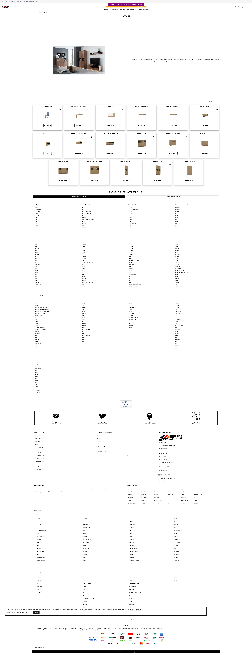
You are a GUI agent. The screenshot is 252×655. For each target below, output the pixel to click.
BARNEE (37, 258)
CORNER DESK (38, 347)
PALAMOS (131, 295)
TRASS (176, 315)
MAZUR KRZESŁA (132, 524)
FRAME (83, 221)
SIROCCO (177, 266)
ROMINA (177, 227)
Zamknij (36, 612)
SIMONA (177, 262)
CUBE (36, 358)
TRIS (176, 317)
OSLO (130, 290)
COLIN (36, 337)
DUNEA (36, 378)
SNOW (176, 276)
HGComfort (85, 566)
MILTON (130, 231)
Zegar (155, 506)
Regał (129, 500)
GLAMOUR (84, 240)
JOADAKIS (84, 276)
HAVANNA (84, 256)
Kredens (170, 492)
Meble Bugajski (132, 542)
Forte (84, 530)
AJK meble (39, 524)
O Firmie (37, 450)
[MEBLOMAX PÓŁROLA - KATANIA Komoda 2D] (204, 142)
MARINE (130, 219)
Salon (49, 492)
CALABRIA (37, 299)
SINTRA (177, 264)
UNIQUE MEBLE (177, 566)
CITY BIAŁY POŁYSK (39, 327)
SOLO (176, 280)
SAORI (176, 244)
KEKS (83, 299)
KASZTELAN (84, 295)
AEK (38, 521)
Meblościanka (131, 497)
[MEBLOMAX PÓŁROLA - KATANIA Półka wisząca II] (141, 115)
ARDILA (36, 229)
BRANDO (37, 282)
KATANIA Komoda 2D (204, 134)
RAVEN (175, 518)
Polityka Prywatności (40, 438)
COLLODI (37, 339)
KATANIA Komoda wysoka (94, 161)
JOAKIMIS (84, 278)
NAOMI (130, 258)
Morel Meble (131, 574)
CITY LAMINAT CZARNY (40, 329)
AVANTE (37, 248)
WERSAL (176, 574)
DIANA (36, 370)
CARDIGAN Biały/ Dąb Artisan (41, 307)
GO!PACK (85, 551)
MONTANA (131, 250)
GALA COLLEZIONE (87, 539)
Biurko (156, 489)
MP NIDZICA (131, 580)
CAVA (36, 319)
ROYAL (176, 231)
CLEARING (37, 333)
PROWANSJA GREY (133, 319)
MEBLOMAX (131, 557)
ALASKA (37, 221)
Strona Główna (32, 1)
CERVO (36, 321)
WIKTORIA (177, 345)
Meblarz (130, 536)
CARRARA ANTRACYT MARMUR (42, 311)
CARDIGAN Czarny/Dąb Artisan (41, 309)
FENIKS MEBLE (86, 524)
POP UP (130, 311)
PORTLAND (131, 313)
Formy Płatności (39, 447)
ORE (129, 288)
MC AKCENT (131, 527)
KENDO (83, 301)
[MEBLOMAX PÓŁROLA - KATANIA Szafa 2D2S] (188, 170)
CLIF (36, 335)
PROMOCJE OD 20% (126, 4)
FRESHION (84, 223)
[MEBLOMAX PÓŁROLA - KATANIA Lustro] (110, 115)
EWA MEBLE (39, 592)
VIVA (176, 341)
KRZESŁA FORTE (85, 307)
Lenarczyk (85, 604)
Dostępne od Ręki (39, 455)
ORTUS (130, 595)
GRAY (83, 248)
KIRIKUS (83, 303)
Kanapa (195, 489)
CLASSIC (37, 331)
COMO (36, 341)
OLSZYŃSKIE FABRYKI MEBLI (135, 592)
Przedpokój (183, 497)
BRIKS (36, 286)
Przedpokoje (38, 492)
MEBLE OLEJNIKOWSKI (134, 551)
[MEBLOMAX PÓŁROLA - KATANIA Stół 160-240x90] (79, 115)
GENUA (83, 231)
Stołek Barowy (184, 500)
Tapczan (143, 503)
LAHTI (83, 311)
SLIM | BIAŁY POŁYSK (180, 270)
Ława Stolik (144, 494)
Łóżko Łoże (170, 494)
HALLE (83, 254)
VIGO (176, 335)
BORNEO (37, 272)
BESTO (36, 266)
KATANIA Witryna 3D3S (157, 161)
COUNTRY (37, 354)
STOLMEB (176, 554)
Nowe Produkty (39, 452)
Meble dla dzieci (78, 489)
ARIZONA (37, 234)
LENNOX (84, 327)
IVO (82, 272)
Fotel (169, 489)
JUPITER (84, 280)
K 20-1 (83, 286)
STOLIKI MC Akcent (179, 286)
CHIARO (37, 325)
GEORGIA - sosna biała (87, 236)
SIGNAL (176, 533)
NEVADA (130, 270)
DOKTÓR (39, 577)
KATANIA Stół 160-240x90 (78, 106)
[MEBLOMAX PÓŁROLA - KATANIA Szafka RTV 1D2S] (110, 142)
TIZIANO (177, 309)
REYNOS (177, 219)
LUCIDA (83, 341)
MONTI (130, 252)
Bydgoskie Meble (41, 557)
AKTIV (36, 217)
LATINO (83, 317)
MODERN (131, 236)
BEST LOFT (39, 545)
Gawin (84, 545)
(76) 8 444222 (164, 448)
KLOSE (84, 586)
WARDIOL (177, 343)
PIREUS (130, 309)
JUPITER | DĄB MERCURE (87, 282)
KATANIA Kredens (63, 161)
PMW (130, 616)
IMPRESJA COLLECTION (87, 262)
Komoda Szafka (132, 492)
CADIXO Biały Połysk (39, 295)
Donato (36, 382)
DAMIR (36, 364)
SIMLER (176, 536)
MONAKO (131, 248)
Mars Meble (131, 518)
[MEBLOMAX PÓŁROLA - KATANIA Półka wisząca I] (173, 115)
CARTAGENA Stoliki (39, 315)
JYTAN (83, 284)
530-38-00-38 (164, 459)
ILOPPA (83, 260)
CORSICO (37, 349)
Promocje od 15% (39, 458)
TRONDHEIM (178, 319)
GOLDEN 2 (84, 244)
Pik (129, 323)
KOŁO (84, 595)
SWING (176, 293)
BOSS (36, 274)
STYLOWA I (178, 288)
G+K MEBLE (85, 536)
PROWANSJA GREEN (133, 317)
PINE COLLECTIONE (133, 307)
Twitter (99, 438)
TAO (176, 297)
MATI (130, 221)
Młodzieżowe (104, 489)
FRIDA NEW (84, 227)
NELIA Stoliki (131, 264)
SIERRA (177, 256)
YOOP (176, 356)
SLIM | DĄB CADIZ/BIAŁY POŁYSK (182, 272)
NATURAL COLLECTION (134, 260)
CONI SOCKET (38, 343)
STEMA (176, 545)
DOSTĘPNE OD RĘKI (132, 9)
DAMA (36, 360)
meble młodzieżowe (39, 647)
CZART (38, 569)
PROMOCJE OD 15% (115, 4)
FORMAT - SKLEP (86, 527)
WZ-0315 (177, 354)
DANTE (36, 366)
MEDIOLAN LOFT (132, 223)
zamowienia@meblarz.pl (8, 1)
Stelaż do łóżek (158, 500)
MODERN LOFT (132, 238)
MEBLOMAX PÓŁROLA (134, 560)
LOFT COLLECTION (86, 335)
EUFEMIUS (37, 390)
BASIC (36, 260)
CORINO (37, 345)
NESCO (130, 266)
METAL (130, 225)
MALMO (130, 215)
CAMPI (36, 303)
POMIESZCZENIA (113, 9)
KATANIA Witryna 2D (126, 161)
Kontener (156, 492)
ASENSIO (37, 240)
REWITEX (176, 524)
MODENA (131, 234)
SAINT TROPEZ (178, 234)
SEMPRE (177, 250)
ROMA (176, 225)
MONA (130, 244)
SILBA (176, 258)
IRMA (83, 270)
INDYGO (83, 266)
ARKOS (38, 533)
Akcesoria (130, 489)
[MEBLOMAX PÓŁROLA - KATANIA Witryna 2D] (126, 170)
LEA (83, 321)
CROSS (36, 356)
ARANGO (37, 227)
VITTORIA (177, 339)
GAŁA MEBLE (86, 542)
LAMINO (84, 313)
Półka (169, 497)
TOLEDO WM (178, 311)
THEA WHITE (178, 299)
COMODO (39, 566)
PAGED (130, 598)
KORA (83, 305)
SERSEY (177, 254)
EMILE (36, 386)
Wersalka (183, 503)
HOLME (84, 569)
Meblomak (131, 554)
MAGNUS (131, 213)
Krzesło (182, 492)
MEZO (130, 227)
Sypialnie (63, 492)
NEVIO (130, 272)
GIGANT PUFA (86, 548)
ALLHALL (39, 527)
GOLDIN (83, 246)
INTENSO (84, 268)
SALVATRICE (178, 238)
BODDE (36, 270)
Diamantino (37, 380)
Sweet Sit (176, 560)
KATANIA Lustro (110, 106)
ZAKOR (176, 580)
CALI (36, 301)
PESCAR (130, 303)
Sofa (142, 500)
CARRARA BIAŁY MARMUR (41, 313)
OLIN (130, 278)
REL (176, 213)
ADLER (38, 518)
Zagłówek (143, 506)
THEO (176, 301)
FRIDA (83, 225)
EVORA (36, 394)
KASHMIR (84, 290)
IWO (83, 274)
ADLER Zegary (38, 209)
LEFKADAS (84, 325)
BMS (38, 554)
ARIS (36, 231)
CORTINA (37, 352)
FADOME (85, 518)
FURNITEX (85, 533)
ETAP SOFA (39, 589)
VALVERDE (177, 329)
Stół (169, 500)
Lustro (182, 494)
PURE (130, 321)
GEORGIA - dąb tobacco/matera (89, 234)
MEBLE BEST (131, 539)
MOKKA (130, 240)
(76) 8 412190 (164, 456)
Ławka (156, 494)
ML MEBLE (131, 572)
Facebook (99, 436)
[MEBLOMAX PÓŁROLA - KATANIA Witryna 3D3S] (157, 170)
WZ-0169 (177, 352)
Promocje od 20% (39, 461)
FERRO (83, 209)
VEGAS (176, 331)
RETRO (176, 217)
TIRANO (177, 305)
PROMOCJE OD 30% (137, 4)
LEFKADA (84, 323)
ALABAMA (37, 219)
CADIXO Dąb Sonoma (39, 297)
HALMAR (85, 560)
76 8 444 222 (18, 1)
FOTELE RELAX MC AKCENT (88, 219)
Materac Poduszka (198, 494)
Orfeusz (130, 293)
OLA (130, 276)
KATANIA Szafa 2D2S (189, 161)
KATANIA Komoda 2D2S (173, 134)
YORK (176, 358)
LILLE (83, 331)
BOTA (36, 276)
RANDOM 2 (177, 209)
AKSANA (37, 215)
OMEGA (130, 282)
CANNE (36, 305)
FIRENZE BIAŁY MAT (86, 211)
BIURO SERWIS (40, 551)
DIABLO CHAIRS (40, 574)
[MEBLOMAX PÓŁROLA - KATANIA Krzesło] (47, 115)
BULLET (36, 293)
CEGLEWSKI (39, 563)
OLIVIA (130, 280)
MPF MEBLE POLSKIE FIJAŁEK (135, 583)
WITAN (176, 347)
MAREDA (130, 217)
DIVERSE (37, 374)
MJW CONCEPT (132, 569)
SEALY (175, 527)
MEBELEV (131, 530)
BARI (36, 256)
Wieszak (196, 503)
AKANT (36, 213)
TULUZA (177, 323)
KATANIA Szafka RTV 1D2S (110, 134)
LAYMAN (85, 601)
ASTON (36, 244)
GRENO (83, 252)
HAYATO (84, 258)
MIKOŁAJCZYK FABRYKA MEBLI (136, 566)
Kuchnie (63, 489)
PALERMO (131, 297)
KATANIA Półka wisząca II (142, 106)
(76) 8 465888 (164, 453)
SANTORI (177, 242)
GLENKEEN (84, 242)
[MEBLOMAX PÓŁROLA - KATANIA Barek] (141, 142)
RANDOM (177, 207)
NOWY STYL (131, 589)
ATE (36, 246)
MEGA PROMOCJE (143, 9)
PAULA (130, 299)
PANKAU (130, 601)
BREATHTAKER (38, 284)
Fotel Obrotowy (184, 489)
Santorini (177, 295)
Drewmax (39, 583)
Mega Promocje (39, 466)
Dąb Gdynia (39, 572)
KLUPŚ (84, 589)
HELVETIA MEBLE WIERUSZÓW (90, 563)
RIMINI (176, 221)
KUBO (83, 309)
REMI (176, 215)
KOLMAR (85, 592)
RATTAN (177, 211)
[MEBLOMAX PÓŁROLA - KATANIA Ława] (204, 115)
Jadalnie (50, 489)
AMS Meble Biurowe (41, 530)
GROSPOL (85, 554)
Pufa (195, 497)
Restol (175, 521)
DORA (36, 376)
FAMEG (84, 521)
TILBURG (177, 303)
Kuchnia (196, 492)
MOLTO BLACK (132, 242)
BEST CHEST (38, 264)
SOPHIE (177, 282)
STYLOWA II (178, 290)
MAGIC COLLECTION (133, 209)
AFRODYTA (37, 211)
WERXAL (176, 577)
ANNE (36, 223)
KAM (84, 580)
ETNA (36, 388)
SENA (176, 252)
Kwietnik (130, 494)
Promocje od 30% (39, 464)
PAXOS (130, 301)
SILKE (176, 260)
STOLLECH (176, 551)
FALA (83, 207)
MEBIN (130, 533)
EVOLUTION (37, 392)
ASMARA (37, 242)
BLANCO (37, 268)
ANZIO (36, 225)
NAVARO (130, 262)
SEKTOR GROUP (178, 530)
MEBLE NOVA (131, 545)
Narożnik (156, 497)
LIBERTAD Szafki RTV (86, 329)
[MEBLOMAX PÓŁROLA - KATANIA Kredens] (63, 170)
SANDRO (177, 240)
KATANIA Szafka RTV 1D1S (78, 134)
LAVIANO (84, 319)
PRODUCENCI (122, 9)
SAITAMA (177, 236)
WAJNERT (176, 572)
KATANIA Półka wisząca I (173, 106)
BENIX (38, 542)
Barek (142, 489)
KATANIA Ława (204, 106)
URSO (176, 327)
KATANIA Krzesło (47, 106)
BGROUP (39, 548)
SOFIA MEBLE (177, 542)
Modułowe (143, 497)
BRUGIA (36, 288)
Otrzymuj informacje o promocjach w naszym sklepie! (107, 448)
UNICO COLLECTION (179, 325)
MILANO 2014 (132, 229)
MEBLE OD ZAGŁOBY (133, 548)
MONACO (131, 246)
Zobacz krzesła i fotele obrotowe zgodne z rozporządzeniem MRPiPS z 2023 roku (126, 6)
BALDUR (37, 254)
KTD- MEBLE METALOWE (88, 598)
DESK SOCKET (38, 368)
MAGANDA (131, 207)
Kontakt (43, 1)
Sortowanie (212, 100)
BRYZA (36, 290)
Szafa (195, 500)
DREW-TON (39, 580)
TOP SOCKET (178, 313)
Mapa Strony (38, 469)
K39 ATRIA (84, 288)
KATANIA (84, 297)
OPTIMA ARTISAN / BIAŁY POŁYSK (136, 284)
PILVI (130, 305)
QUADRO (131, 325)
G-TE (83, 229)
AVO (36, 250)
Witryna (130, 506)
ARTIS (36, 238)
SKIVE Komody (178, 268)
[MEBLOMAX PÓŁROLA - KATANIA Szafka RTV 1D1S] (79, 142)
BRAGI (36, 280)
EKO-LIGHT (39, 586)
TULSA (176, 321)
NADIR (130, 256)
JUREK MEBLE (86, 577)
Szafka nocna (131, 503)
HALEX (84, 557)
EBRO (36, 384)
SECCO (177, 246)
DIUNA (36, 372)
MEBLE (106, 9)
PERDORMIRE (132, 604)
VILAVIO (177, 337)
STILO (176, 284)
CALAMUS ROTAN (41, 560)
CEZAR (36, 323)
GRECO (83, 250)
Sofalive (176, 539)
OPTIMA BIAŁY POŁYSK (134, 286)
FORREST (84, 217)
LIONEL (83, 333)
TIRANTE (177, 307)
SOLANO (177, 278)
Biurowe (37, 489)
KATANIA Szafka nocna (47, 134)
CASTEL (37, 317)
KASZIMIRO (84, 293)
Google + (99, 441)
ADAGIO (37, 207)
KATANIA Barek (141, 134)
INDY (83, 264)
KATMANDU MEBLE (87, 583)
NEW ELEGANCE (132, 586)
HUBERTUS (85, 572)
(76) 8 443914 (164, 451)
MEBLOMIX (131, 563)
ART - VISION (38, 236)
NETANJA (131, 268)
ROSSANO (177, 229)
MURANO (131, 254)
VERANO (177, 333)
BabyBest (39, 539)
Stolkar (175, 548)
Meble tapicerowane (93, 489)
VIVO (175, 569)
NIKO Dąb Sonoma (133, 274)
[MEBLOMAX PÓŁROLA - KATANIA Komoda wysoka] (94, 170)
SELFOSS (177, 248)
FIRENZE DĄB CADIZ (86, 213)
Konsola (143, 492)
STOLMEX (176, 557)
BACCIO (37, 252)
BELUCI (36, 262)
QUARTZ (130, 327)
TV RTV (169, 503)
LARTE (83, 315)
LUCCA (83, 337)
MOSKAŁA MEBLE (133, 577)
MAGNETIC (131, 211)
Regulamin (38, 1)
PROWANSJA (131, 315)
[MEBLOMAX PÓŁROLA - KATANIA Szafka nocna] (47, 142)
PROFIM (130, 619)
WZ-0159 (177, 349)
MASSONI (131, 521)
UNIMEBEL (176, 563)
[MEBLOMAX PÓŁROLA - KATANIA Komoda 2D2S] (173, 142)
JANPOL (85, 574)
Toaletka (156, 503)
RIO (176, 223)
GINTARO (84, 238)
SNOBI (176, 274)
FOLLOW (84, 215)
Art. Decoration (40, 536)
